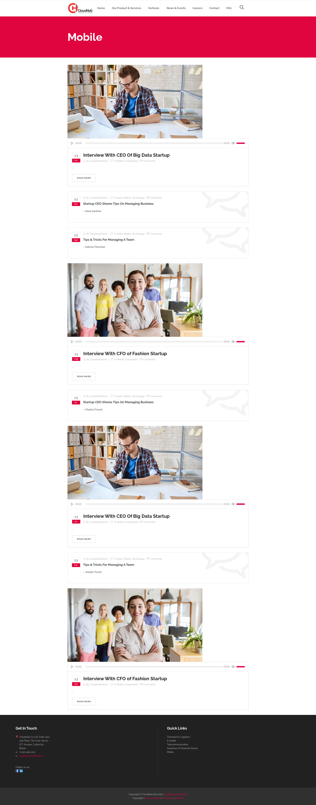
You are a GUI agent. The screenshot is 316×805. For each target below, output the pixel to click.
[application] (158, 143)
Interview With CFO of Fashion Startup (125, 353)
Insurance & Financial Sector (182, 748)
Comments (149, 161)
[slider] (241, 143)
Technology (138, 197)
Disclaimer (167, 798)
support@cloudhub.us (31, 756)
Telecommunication (177, 744)
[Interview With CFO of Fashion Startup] (134, 299)
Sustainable (131, 161)
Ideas (120, 197)
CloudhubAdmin (98, 161)
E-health (171, 740)
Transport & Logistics (178, 737)
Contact (179, 798)
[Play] (72, 143)
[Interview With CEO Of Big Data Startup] (134, 101)
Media (170, 752)
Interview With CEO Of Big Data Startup (126, 155)
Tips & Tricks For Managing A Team (108, 239)
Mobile (120, 161)
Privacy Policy (152, 798)
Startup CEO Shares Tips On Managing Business (118, 203)
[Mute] (233, 143)
